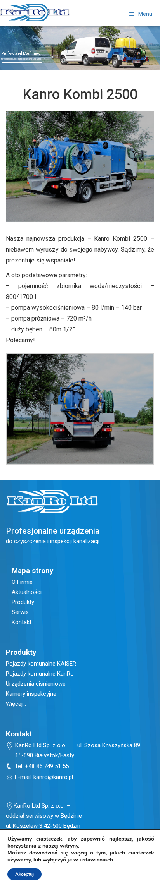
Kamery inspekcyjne (31, 693)
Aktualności (27, 591)
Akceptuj (24, 874)
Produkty (23, 602)
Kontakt (21, 622)
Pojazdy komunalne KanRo (40, 673)
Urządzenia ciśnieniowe (36, 683)
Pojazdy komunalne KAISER (41, 663)
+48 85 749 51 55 (47, 766)
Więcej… (16, 703)
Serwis (20, 612)
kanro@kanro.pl (53, 777)
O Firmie (22, 581)
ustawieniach (96, 859)
